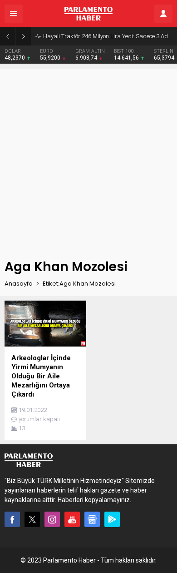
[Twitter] (32, 519)
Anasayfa (19, 283)
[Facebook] (12, 519)
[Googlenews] (92, 519)
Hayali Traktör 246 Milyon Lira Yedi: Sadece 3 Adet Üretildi (107, 36)
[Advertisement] (88, 157)
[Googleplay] (112, 519)
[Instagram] (52, 519)
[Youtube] (72, 519)
